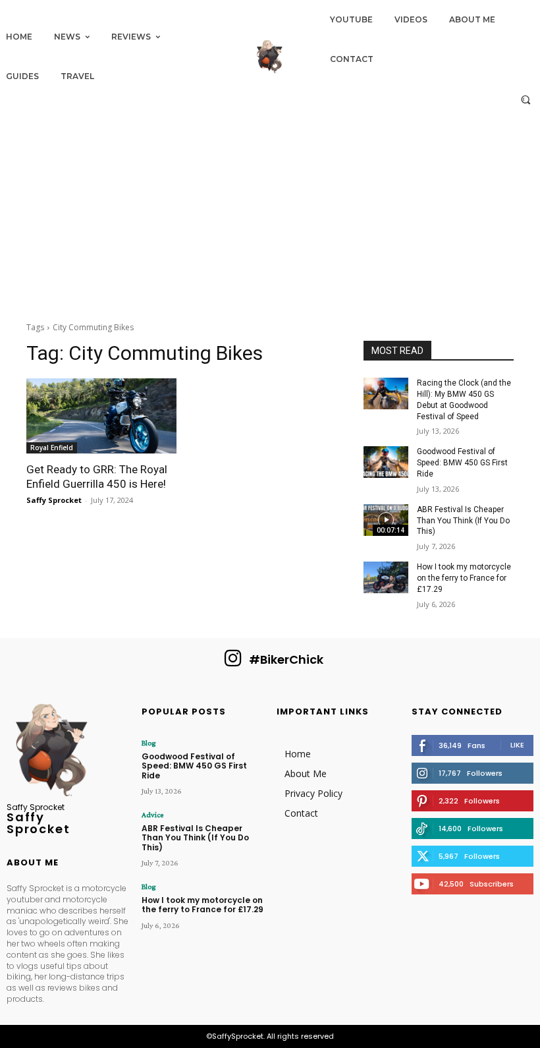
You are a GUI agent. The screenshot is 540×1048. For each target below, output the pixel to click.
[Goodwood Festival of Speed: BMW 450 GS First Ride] (386, 462)
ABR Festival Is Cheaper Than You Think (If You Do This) (463, 521)
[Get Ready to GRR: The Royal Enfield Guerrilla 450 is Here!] (101, 415)
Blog (148, 743)
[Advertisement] (270, 212)
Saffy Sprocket (54, 500)
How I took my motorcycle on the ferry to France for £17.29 (464, 578)
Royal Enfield (51, 447)
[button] (526, 99)
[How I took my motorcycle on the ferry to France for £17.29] (386, 577)
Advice (152, 815)
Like (517, 745)
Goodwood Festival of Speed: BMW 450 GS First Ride (462, 463)
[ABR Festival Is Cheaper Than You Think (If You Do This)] (386, 520)
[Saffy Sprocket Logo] (270, 56)
